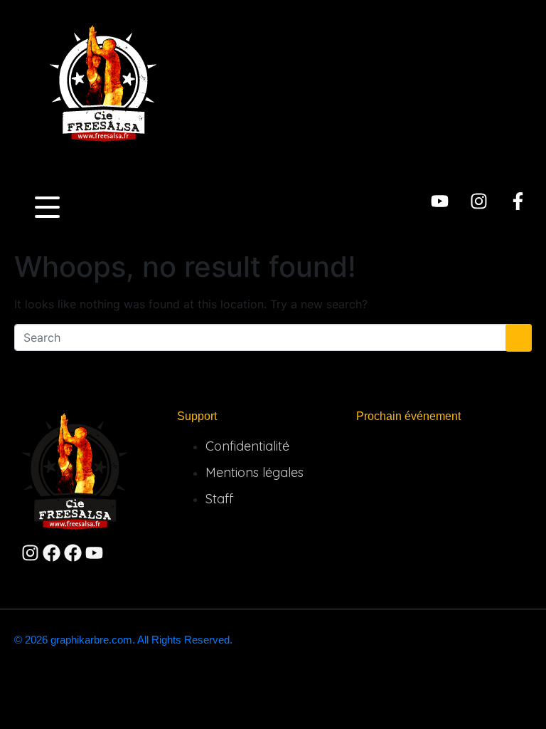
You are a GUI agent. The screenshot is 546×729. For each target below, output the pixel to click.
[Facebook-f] (518, 201)
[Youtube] (440, 201)
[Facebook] (51, 553)
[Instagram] (479, 201)
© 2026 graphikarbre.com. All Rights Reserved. (123, 640)
